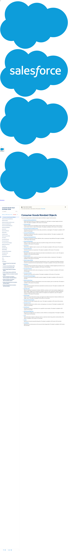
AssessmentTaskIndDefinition (30, 237)
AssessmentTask (27, 224)
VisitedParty (26, 322)
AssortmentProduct (28, 248)
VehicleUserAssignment (28, 311)
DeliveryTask (26, 251)
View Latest (43, 208)
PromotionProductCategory (29, 276)
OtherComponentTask (28, 260)
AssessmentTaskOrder (28, 241)
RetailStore (26, 284)
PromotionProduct (27, 273)
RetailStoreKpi (27, 288)
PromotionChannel (28, 268)
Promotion (26, 264)
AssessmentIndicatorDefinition (30, 220)
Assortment (26, 245)
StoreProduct (26, 307)
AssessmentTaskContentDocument (31, 228)
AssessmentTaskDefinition (29, 232)
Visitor (25, 320)
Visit (25, 315)
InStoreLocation (27, 255)
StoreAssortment (27, 302)
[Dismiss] (65, 207)
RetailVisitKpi (26, 295)
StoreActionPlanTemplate (29, 299)
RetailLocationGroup (28, 280)
